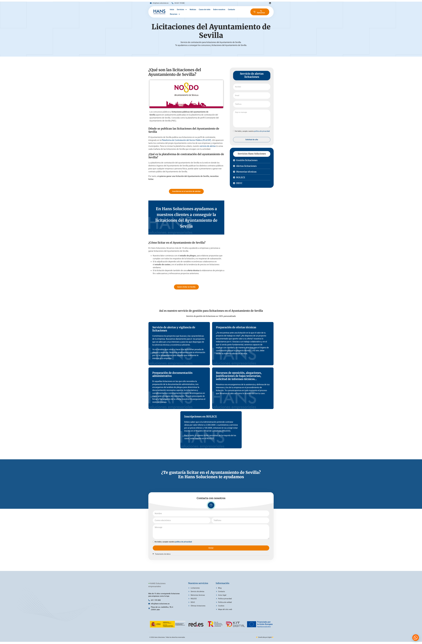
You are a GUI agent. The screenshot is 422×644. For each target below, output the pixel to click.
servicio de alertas (208, 146)
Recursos (173, 14)
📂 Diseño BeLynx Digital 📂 (265, 637)
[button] (211, 554)
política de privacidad (262, 131)
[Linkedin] (270, 3)
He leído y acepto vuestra (252, 131)
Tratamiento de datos (163, 554)
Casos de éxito (204, 9)
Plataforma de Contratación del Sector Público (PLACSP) (186, 140)
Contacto (231, 9)
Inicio (172, 9)
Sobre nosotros (219, 9)
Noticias (193, 9)
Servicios (180, 9)
